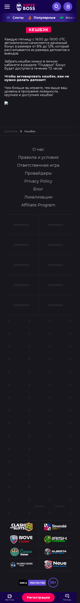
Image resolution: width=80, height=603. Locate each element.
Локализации (38, 197)
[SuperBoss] (25, 6)
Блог (38, 189)
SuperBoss (11, 131)
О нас (38, 149)
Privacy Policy (38, 181)
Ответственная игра (38, 165)
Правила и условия (38, 157)
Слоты (18, 17)
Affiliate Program (38, 205)
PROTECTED (37, 583)
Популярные (45, 17)
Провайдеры (38, 173)
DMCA (23, 583)
